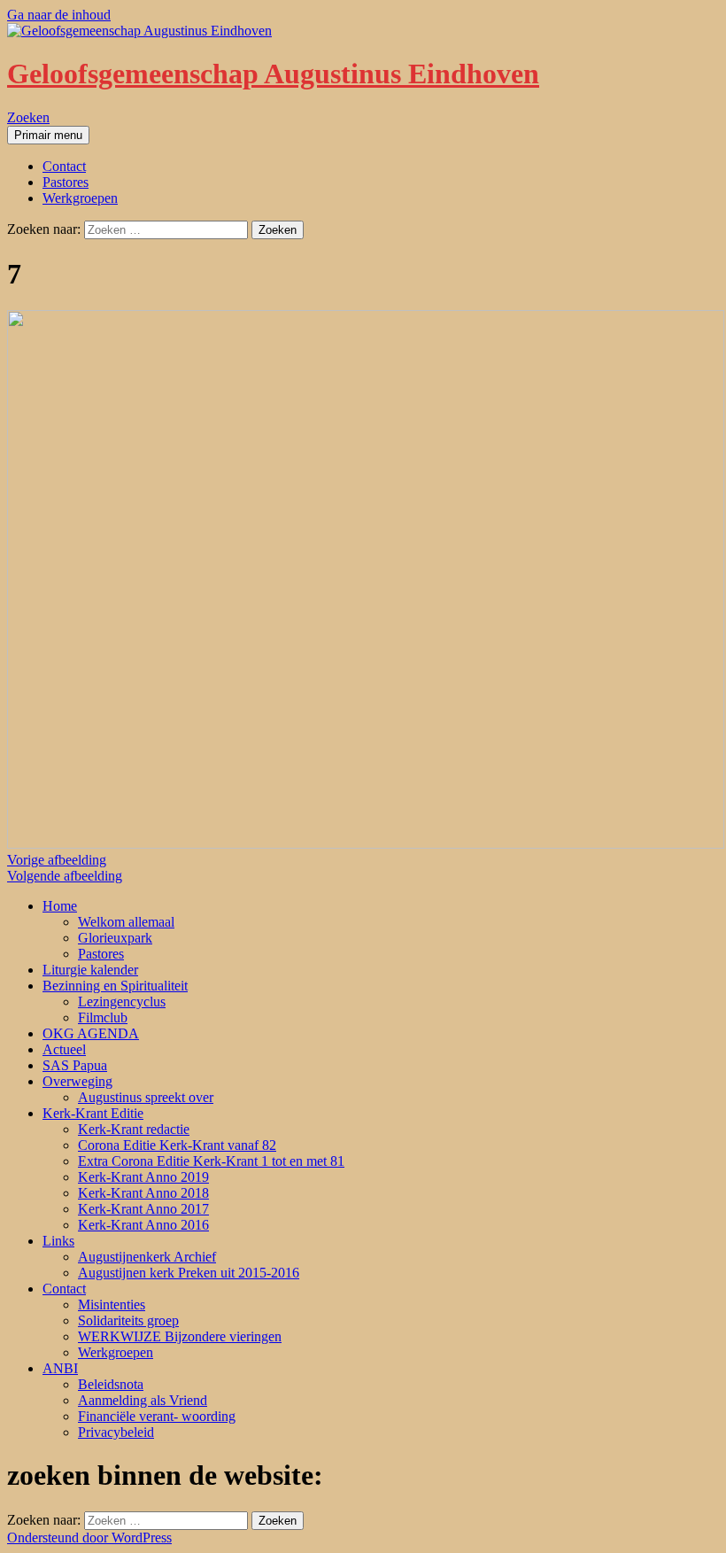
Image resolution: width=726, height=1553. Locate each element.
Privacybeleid (116, 1432)
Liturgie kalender (90, 969)
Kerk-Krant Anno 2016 (143, 1224)
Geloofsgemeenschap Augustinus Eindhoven (273, 73)
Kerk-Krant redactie (133, 1129)
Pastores (65, 182)
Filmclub (102, 1017)
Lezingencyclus (122, 1001)
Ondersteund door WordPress (89, 1537)
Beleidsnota (110, 1384)
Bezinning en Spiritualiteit (115, 985)
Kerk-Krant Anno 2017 (143, 1208)
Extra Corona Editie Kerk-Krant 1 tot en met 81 (211, 1161)
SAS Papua (74, 1065)
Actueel (64, 1049)
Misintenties (111, 1304)
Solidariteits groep (128, 1320)
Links (58, 1240)
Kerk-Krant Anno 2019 (143, 1176)
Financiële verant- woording (157, 1416)
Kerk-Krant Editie (92, 1113)
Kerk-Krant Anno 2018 (143, 1192)
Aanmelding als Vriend (142, 1400)
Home (59, 905)
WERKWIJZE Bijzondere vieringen (180, 1336)
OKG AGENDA (90, 1033)
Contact (64, 166)
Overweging (77, 1081)
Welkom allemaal (126, 921)
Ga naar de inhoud (59, 14)
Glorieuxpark (115, 937)
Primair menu (48, 135)
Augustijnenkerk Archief (147, 1256)
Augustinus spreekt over (145, 1097)
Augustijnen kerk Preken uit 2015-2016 (188, 1272)
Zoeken (28, 117)
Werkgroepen (80, 198)
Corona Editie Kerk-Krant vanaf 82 (177, 1145)
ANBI (60, 1368)
